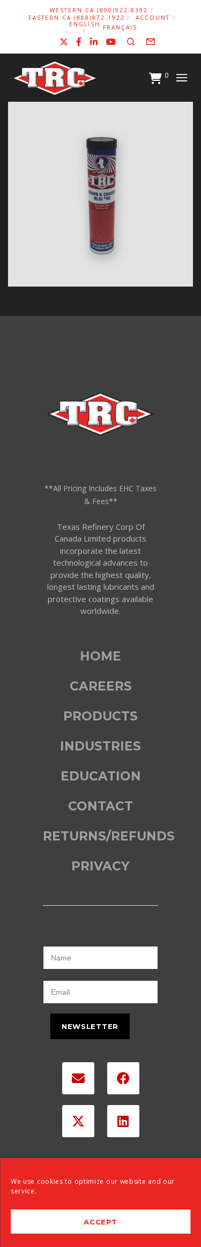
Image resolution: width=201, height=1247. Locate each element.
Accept (100, 1222)
